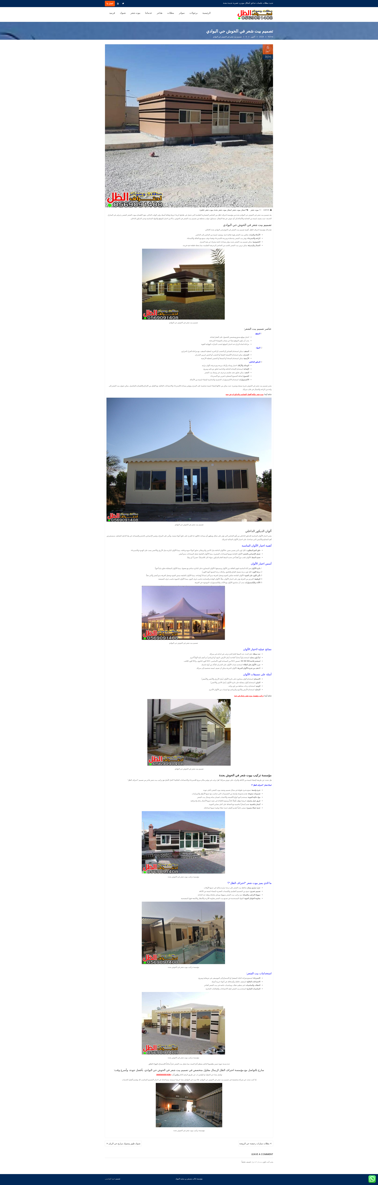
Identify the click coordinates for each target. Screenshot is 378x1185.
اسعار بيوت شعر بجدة (223, 210)
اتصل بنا (110, 3)
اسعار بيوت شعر (239, 210)
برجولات (193, 13)
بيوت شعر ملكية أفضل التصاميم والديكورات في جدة (245, 394)
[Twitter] (123, 3)
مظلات (170, 13)
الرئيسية (206, 13)
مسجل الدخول (256, 1162)
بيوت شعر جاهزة (206, 210)
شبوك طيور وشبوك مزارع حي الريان (124, 1143)
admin (266, 210)
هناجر (159, 13)
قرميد (112, 13)
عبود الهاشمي (110, 1178)
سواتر (182, 13)
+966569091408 (163, 1074)
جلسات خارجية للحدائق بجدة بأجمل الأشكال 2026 (247, 3)
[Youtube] (117, 3)
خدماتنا (148, 13)
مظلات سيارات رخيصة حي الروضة (254, 1143)
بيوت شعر (135, 13)
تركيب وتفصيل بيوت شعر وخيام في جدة (249, 695)
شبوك (123, 13)
